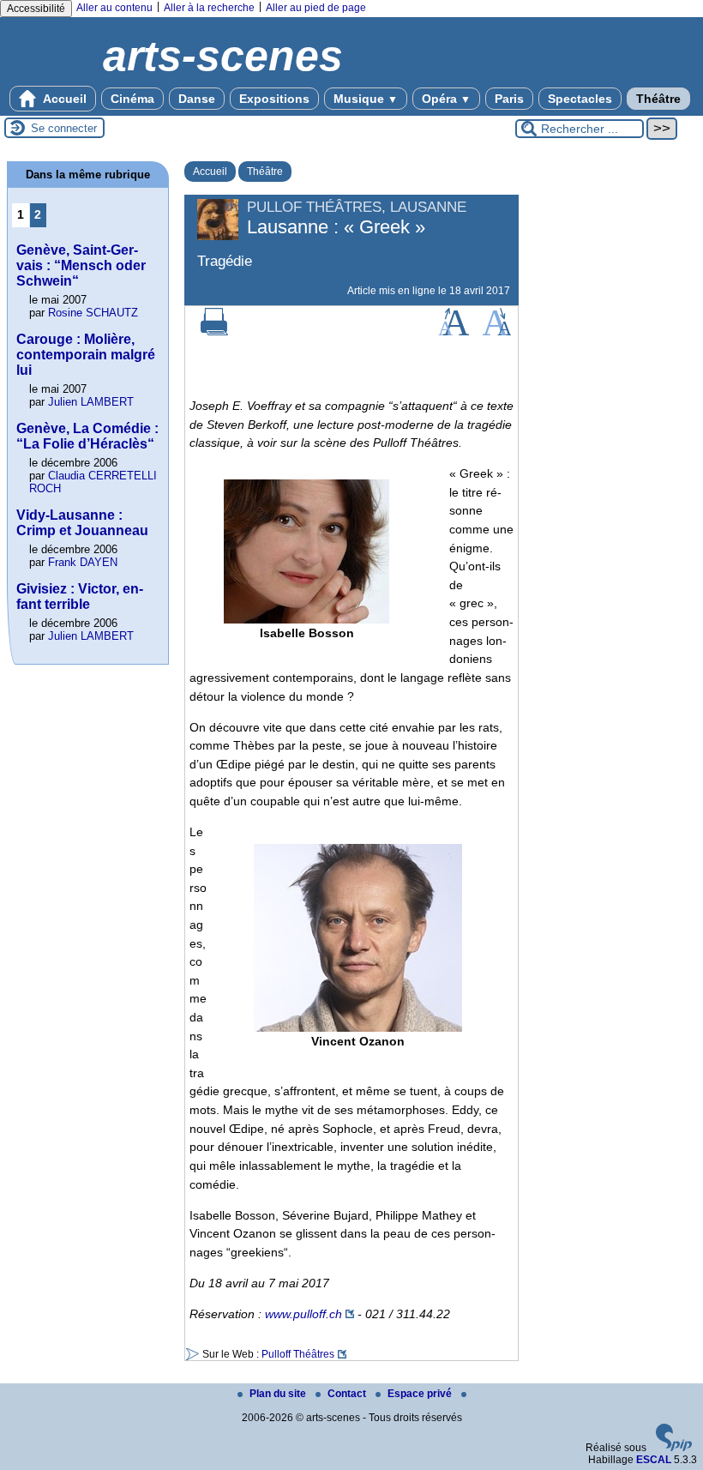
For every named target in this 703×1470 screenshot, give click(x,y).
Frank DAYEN (82, 562)
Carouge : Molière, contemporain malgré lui (85, 354)
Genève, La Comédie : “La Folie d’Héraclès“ (87, 436)
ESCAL (653, 1460)
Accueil (63, 98)
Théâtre (658, 98)
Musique (365, 98)
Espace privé (421, 1394)
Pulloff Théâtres (297, 1354)
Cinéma (132, 98)
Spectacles (580, 98)
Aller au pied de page (316, 8)
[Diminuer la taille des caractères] (497, 332)
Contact (348, 1394)
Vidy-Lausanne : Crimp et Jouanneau (82, 523)
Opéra (446, 98)
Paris (509, 98)
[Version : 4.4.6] (674, 1448)
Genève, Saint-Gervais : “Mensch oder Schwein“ (81, 265)
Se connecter (64, 128)
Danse (196, 98)
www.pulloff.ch (303, 1314)
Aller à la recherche (209, 8)
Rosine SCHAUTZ (93, 312)
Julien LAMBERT (91, 401)
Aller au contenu (114, 8)
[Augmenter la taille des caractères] (453, 332)
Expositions (274, 98)
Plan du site (279, 1394)
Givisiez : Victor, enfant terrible (79, 596)
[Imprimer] (214, 332)
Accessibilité (36, 9)
